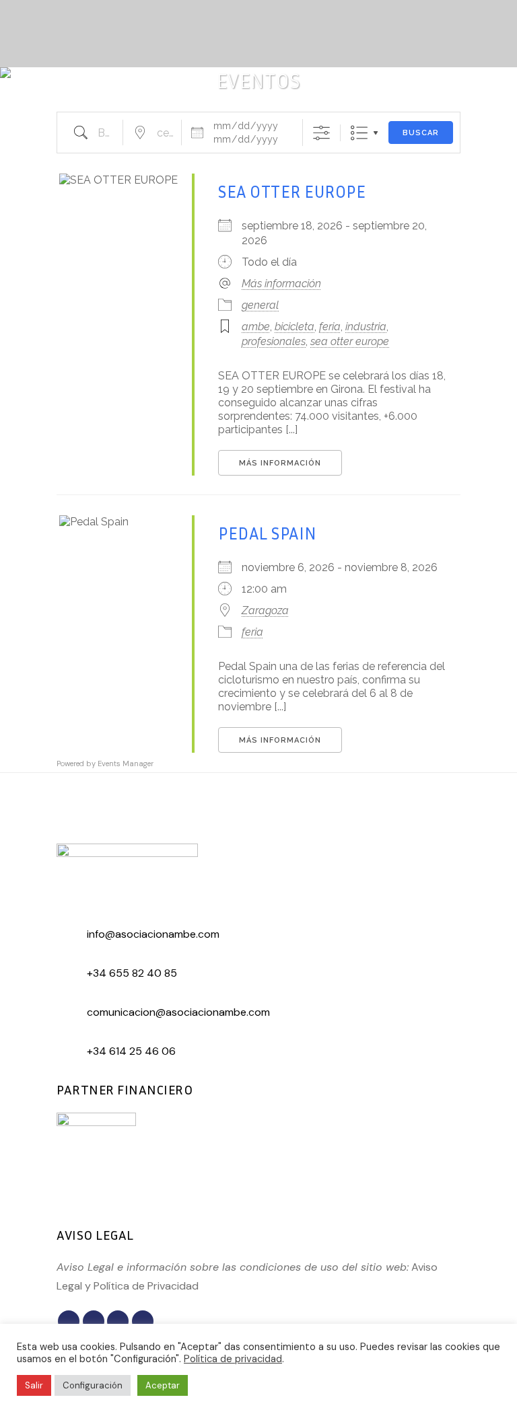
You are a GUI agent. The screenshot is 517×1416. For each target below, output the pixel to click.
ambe (256, 326)
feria (330, 326)
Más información (281, 283)
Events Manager (125, 763)
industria (365, 326)
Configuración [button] (93, 1385)
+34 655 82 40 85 (132, 973)
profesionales (274, 341)
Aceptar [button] (162, 1385)
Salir (34, 1385)
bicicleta (294, 326)
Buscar (421, 132)
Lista (359, 132)
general (260, 305)
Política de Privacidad (146, 1286)
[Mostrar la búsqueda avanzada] (321, 132)
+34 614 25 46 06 (131, 1051)
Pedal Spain (267, 533)
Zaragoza (265, 610)
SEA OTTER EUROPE (292, 192)
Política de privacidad (233, 1359)
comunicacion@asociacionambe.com (178, 1012)
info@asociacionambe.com (153, 934)
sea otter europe (349, 341)
